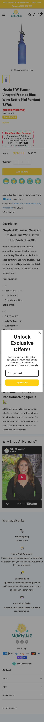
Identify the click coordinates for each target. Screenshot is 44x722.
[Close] (40, 333)
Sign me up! (22, 383)
